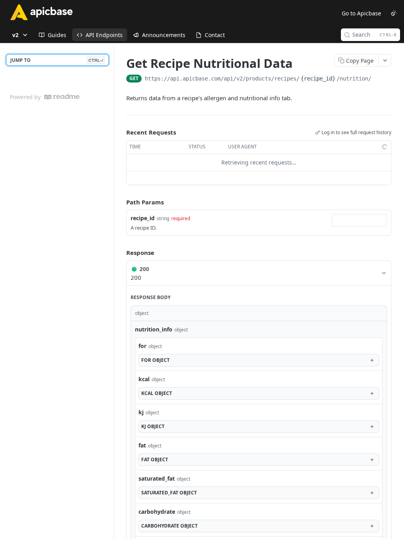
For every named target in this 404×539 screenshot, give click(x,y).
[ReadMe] (62, 97)
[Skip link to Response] (120, 253)
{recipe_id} (318, 78)
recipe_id (143, 218)
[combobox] (359, 220)
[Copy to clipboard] (379, 79)
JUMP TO (56, 60)
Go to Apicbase (361, 13)
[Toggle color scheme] (393, 13)
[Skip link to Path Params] (120, 202)
